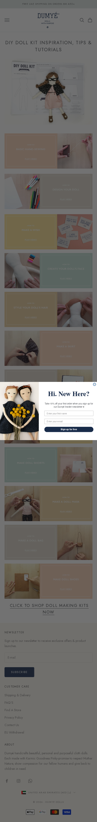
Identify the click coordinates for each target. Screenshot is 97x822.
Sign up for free (69, 429)
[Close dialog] (94, 384)
